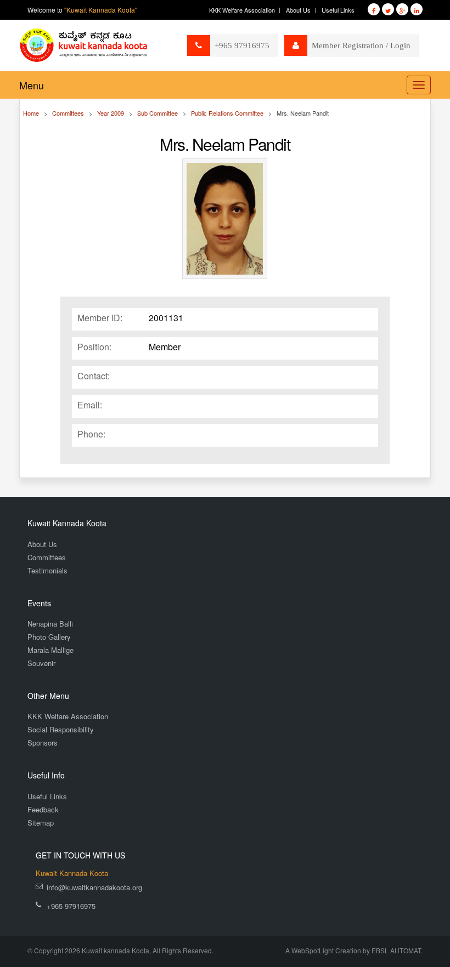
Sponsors (42, 742)
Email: (89, 405)
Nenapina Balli (50, 623)
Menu (31, 85)
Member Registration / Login (361, 45)
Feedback (43, 809)
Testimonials (47, 570)
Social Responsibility (60, 729)
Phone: (91, 434)
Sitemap (40, 822)
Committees (46, 557)
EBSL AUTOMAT (396, 950)
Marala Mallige (50, 650)
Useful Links (338, 9)
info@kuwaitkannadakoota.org (94, 887)
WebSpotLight (312, 950)
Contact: (93, 376)
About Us (298, 9)
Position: (94, 347)
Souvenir (41, 663)
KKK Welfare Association (242, 9)
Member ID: (99, 318)
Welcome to (82, 9)
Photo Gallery (49, 637)
